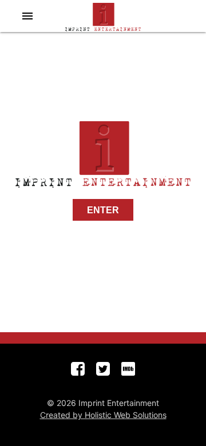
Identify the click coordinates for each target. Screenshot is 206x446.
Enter (103, 210)
